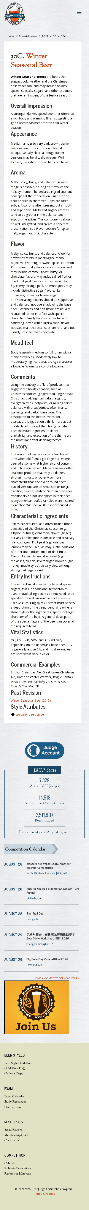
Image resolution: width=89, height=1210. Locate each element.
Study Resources (15, 1102)
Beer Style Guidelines (18, 1063)
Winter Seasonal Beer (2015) (31, 700)
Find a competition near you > (57, 978)
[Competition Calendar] (41, 849)
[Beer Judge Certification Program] (14, 14)
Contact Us (11, 1140)
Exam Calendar (14, 1097)
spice (40, 714)
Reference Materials (17, 1174)
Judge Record (13, 1130)
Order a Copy (13, 1074)
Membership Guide (16, 1135)
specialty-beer (25, 714)
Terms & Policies (44, 1193)
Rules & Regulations (17, 1169)
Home (11, 36)
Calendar (10, 1163)
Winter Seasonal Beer (31, 61)
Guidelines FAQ (14, 1068)
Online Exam (13, 1107)
